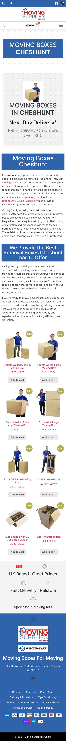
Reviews (31, 692)
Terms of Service (23, 707)
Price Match (47, 692)
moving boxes (10, 182)
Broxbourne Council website (18, 200)
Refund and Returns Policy (22, 702)
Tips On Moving (47, 697)
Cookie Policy (45, 707)
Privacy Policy (50, 702)
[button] (33, 619)
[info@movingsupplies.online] (11, 3)
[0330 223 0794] (4, 3)
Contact (16, 692)
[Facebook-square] (56, 3)
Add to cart (17, 380)
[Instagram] (62, 3)
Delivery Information (21, 697)
